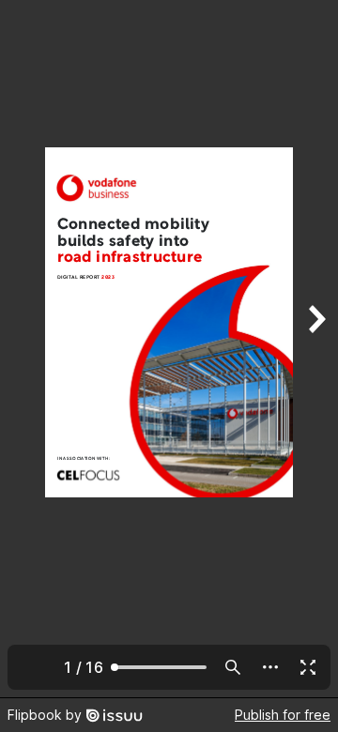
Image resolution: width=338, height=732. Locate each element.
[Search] (233, 667)
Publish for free (282, 715)
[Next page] (315, 348)
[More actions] (270, 667)
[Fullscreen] (308, 667)
